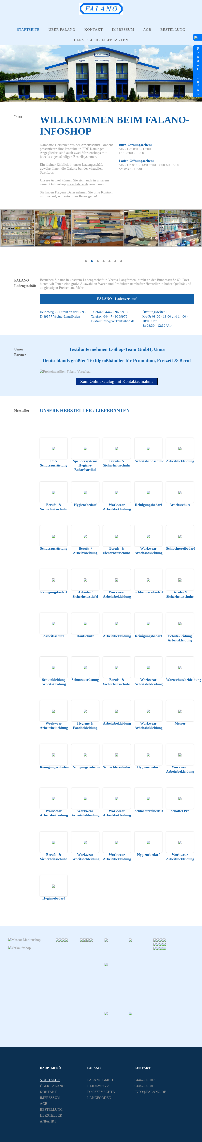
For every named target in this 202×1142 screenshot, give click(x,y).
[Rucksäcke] (91, 940)
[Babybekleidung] (164, 948)
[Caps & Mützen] (155, 948)
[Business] (84, 940)
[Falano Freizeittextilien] (129, 986)
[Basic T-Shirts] (57, 940)
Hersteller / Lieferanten (101, 40)
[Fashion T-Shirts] (81, 940)
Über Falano (62, 30)
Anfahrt (48, 1121)
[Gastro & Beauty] (60, 940)
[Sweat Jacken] (155, 940)
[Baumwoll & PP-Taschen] (66, 940)
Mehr (79, 288)
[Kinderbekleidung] (164, 944)
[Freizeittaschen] (117, 1023)
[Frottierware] (141, 1023)
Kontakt (93, 30)
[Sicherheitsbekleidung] (63, 940)
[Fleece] (158, 948)
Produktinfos (198, 71)
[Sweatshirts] (141, 950)
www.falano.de (77, 184)
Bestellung (172, 30)
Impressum (123, 30)
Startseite (28, 30)
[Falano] (101, 13)
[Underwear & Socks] (161, 948)
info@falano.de (150, 1092)
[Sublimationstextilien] (155, 944)
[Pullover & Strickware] (161, 940)
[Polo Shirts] (117, 950)
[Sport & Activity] (161, 944)
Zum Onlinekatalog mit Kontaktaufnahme (116, 381)
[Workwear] (88, 940)
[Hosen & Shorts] (158, 944)
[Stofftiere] (164, 940)
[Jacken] (158, 940)
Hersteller (51, 1115)
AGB (147, 30)
